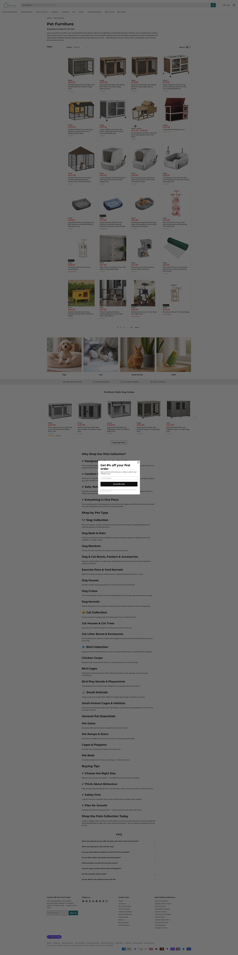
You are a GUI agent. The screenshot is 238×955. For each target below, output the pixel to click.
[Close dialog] (138, 462)
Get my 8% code (119, 484)
